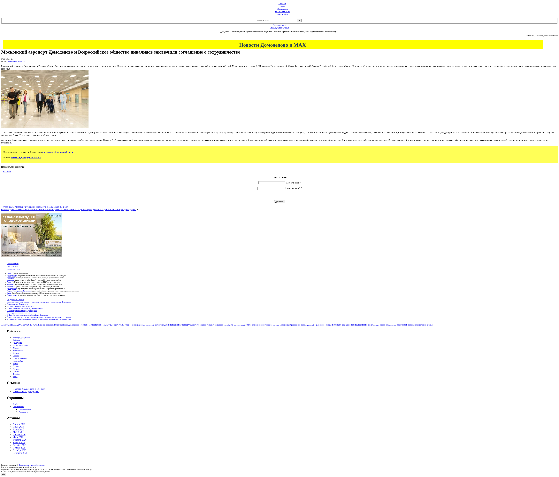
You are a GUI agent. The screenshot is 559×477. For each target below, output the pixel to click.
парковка (309, 325)
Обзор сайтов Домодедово (26, 391)
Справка (16, 371)
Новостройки (282, 14)
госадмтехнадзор (215, 325)
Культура (58, 325)
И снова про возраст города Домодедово (22, 311)
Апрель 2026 (19, 434)
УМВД (121, 325)
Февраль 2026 (19, 440)
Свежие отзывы (12, 264)
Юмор (15, 377)
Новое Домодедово (70, 325)
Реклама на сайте (25, 409)
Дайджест (16, 340)
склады (376, 325)
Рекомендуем (23, 412)
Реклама (16, 366)
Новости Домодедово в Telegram (29, 389)
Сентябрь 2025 (20, 453)
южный (430, 325)
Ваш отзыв (7, 172)
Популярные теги (13, 269)
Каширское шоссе (46, 325)
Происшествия (282, 11)
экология (422, 325)
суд (387, 325)
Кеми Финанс (18, 351)
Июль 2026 (18, 426)
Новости (21, 61)
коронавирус (261, 325)
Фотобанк (16, 374)
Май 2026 (17, 432)
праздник (346, 325)
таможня (392, 325)
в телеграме (57, 152)
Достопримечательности (21, 345)
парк (303, 325)
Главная (282, 3)
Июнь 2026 (18, 429)
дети (231, 325)
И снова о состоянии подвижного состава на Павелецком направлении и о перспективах (39, 319)
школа (415, 325)
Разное (15, 364)
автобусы (159, 325)
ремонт (369, 325)
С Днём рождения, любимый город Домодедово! (25, 308)
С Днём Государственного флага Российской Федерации (27, 315)
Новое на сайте (12, 266)
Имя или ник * (293, 182)
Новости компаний (19, 358)
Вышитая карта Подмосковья (18, 304)
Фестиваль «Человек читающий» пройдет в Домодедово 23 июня (35, 207)
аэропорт (184, 324)
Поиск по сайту (263, 20)
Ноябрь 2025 (19, 447)
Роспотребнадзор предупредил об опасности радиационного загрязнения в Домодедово (39, 302)
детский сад (239, 325)
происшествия (358, 324)
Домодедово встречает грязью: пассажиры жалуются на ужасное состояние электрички (39, 317)
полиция (336, 324)
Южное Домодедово (134, 325)
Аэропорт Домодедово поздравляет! (20, 306)
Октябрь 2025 (19, 450)
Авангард (5, 325)
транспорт (402, 324)
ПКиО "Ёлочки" (110, 325)
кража (269, 325)
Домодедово (12, 61)
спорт (382, 324)
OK (3, 474)
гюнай (226, 325)
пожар (329, 325)
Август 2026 (19, 424)
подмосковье (319, 325)
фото (410, 325)
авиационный (148, 325)
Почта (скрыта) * (293, 188)
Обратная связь (282, 9)
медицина (284, 325)
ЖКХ (35, 325)
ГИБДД (13, 325)
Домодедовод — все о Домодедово (32, 465)
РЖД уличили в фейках (15, 300)
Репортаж (16, 369)
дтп (253, 325)
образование (294, 325)
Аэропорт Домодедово (21, 337)
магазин (276, 325)
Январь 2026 (19, 442)
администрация (171, 324)
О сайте (282, 6)
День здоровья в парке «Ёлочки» (19, 313)
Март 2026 (18, 437)
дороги (247, 324)
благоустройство (198, 325)
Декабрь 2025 (19, 445)
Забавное (16, 348)
